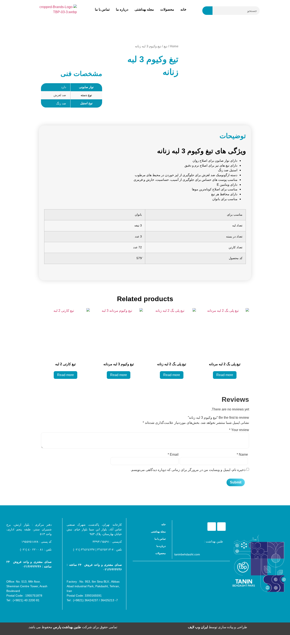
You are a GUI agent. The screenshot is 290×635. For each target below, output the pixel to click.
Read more (224, 375)
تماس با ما (102, 9)
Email (173, 454)
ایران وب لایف (198, 627)
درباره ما (122, 9)
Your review (239, 430)
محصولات (167, 9)
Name (242, 454)
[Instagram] (221, 526)
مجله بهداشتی (144, 9)
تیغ (165, 46)
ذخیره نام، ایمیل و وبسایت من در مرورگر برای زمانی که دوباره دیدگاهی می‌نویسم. (188, 470)
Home (174, 46)
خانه (183, 9)
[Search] (207, 10)
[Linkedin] (211, 526)
